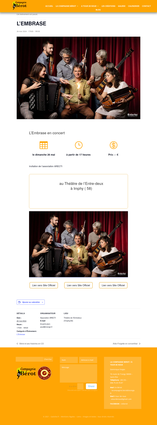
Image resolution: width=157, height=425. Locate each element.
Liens (79, 416)
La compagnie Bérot (66, 6)
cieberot (124, 404)
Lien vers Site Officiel (43, 285)
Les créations (108, 6)
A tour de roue (88, 6)
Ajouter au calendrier (31, 302)
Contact (146, 6)
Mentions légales (68, 416)
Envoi (91, 386)
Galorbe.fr (55, 416)
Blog (98, 10)
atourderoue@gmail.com (121, 399)
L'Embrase (21, 334)
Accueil (49, 6)
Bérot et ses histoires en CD (31, 343)
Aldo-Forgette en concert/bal (125, 343)
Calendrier (133, 6)
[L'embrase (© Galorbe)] (78, 276)
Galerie (121, 6)
